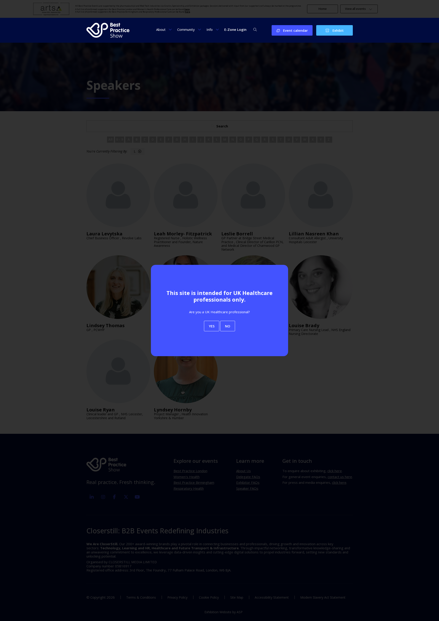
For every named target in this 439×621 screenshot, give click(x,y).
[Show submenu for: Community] (199, 29)
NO (227, 326)
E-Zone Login (235, 29)
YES (211, 326)
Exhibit (338, 30)
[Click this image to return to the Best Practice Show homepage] (108, 30)
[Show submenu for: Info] (217, 29)
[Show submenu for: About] (170, 29)
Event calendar (295, 30)
